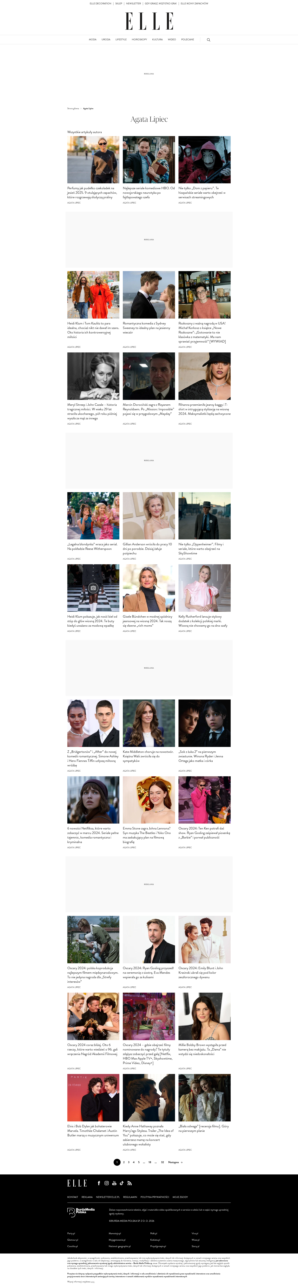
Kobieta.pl (155, 1240)
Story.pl (195, 1246)
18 (150, 1162)
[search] (208, 39)
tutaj (92, 1282)
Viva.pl (195, 1233)
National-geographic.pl (120, 1246)
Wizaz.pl (196, 1240)
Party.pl (71, 1233)
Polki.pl (153, 1233)
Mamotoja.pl (115, 1233)
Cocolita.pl (72, 1246)
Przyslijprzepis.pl (158, 1246)
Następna (173, 1162)
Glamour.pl (72, 1240)
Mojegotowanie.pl (117, 1240)
